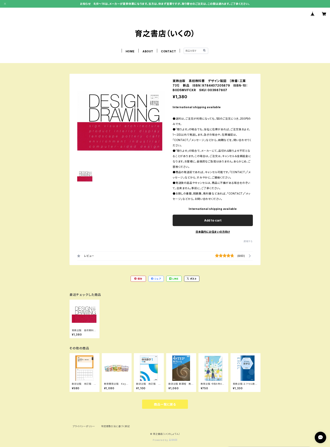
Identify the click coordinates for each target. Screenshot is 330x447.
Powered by (161, 440)
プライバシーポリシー (84, 426)
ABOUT (147, 51)
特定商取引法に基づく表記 (115, 426)
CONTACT (168, 51)
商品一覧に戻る (165, 404)
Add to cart (213, 220)
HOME (130, 51)
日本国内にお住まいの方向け (213, 231)
